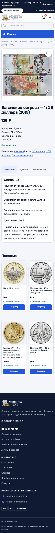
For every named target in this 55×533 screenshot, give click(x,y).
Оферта (5, 483)
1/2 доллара (38, 151)
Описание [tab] (9, 169)
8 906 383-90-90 (12, 421)
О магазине (7, 462)
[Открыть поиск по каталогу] (27, 25)
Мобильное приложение (14, 444)
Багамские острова (22, 155)
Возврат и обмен (10, 439)
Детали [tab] (24, 169)
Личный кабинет (10, 449)
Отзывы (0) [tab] (39, 169)
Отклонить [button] (47, 4)
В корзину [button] (14, 307)
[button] (48, 54)
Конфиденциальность (13, 478)
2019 (48, 151)
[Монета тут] (12, 17)
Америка (23, 42)
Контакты (6, 467)
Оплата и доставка (11, 434)
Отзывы (5, 472)
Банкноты (14, 42)
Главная (4, 42)
